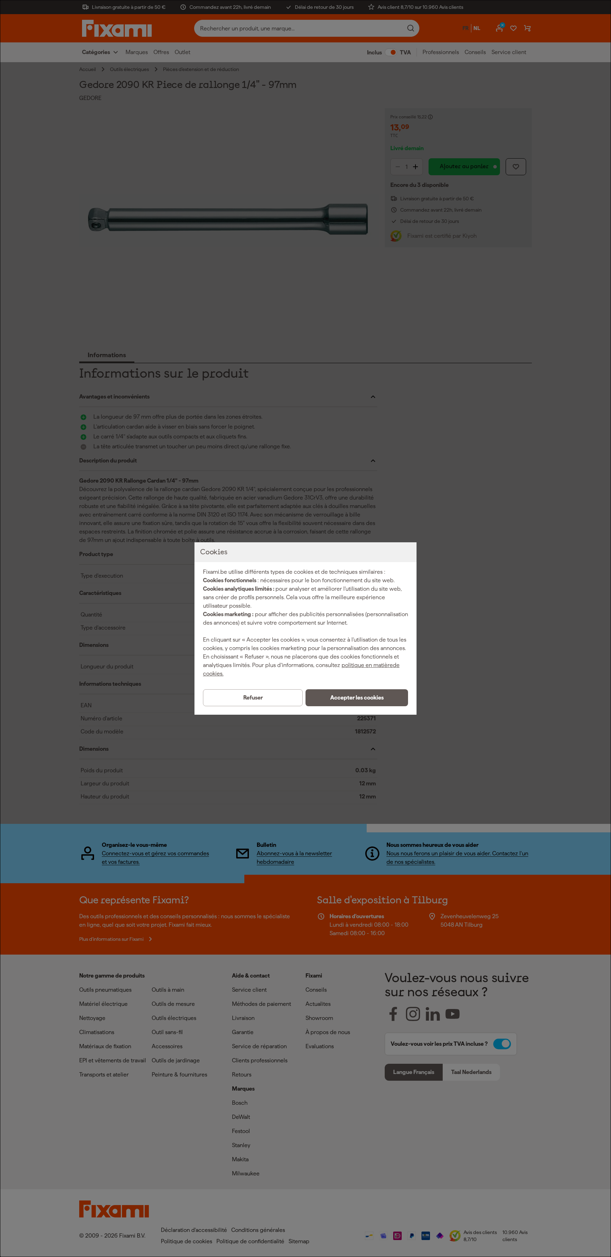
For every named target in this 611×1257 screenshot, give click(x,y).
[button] (357, 697)
